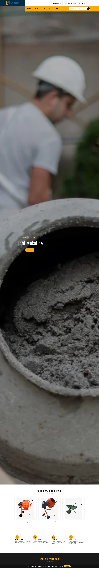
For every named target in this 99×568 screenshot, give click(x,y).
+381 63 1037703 (72, 3)
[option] (49, 244)
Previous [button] (3, 245)
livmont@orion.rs (57, 3)
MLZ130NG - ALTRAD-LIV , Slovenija (49, 521)
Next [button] (96, 245)
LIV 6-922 (74, 521)
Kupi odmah (29, 250)
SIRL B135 (25, 521)
